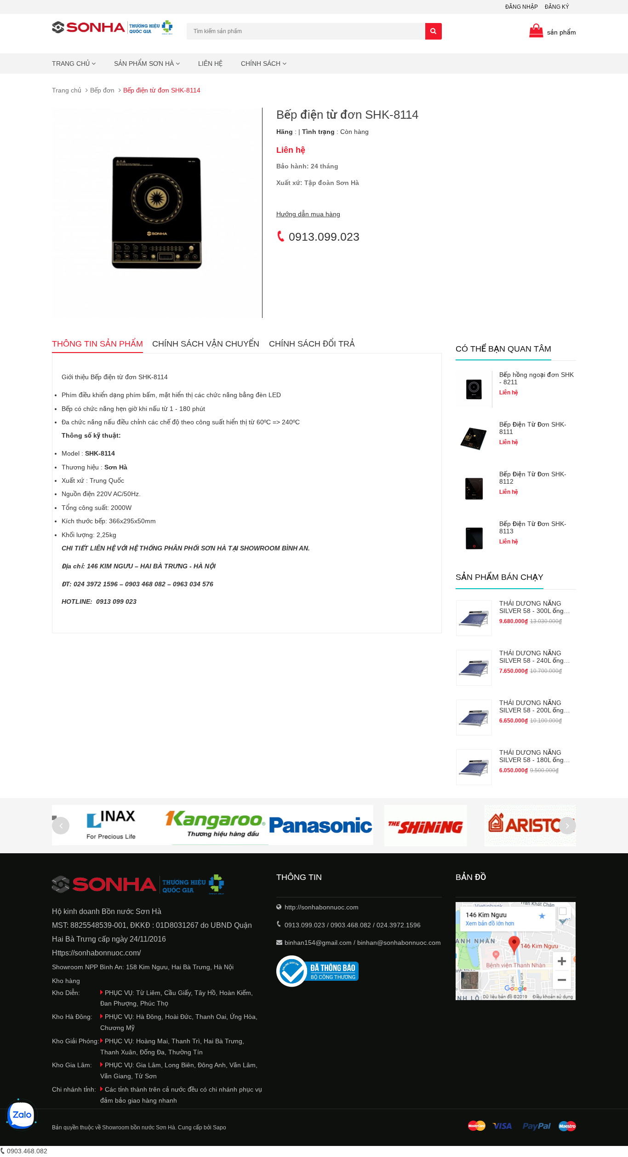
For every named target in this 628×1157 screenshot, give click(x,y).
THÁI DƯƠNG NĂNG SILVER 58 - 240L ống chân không (531, 660)
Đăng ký (557, 7)
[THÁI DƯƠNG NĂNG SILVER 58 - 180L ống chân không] (474, 767)
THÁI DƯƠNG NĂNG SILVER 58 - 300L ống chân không (531, 611)
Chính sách (261, 63)
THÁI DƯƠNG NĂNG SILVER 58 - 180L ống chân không (531, 760)
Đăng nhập (521, 7)
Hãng (284, 131)
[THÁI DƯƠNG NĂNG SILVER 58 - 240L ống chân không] (474, 667)
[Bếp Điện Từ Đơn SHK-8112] (474, 488)
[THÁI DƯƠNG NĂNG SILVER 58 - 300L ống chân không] (474, 618)
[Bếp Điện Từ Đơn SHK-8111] (474, 439)
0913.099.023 (322, 236)
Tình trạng (318, 131)
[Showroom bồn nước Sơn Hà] (157, 885)
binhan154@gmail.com (318, 942)
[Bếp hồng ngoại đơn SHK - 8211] (474, 389)
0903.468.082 (351, 925)
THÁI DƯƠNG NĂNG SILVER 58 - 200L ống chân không (531, 710)
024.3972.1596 (399, 925)
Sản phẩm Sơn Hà (145, 63)
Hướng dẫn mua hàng (308, 214)
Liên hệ (210, 63)
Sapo (219, 1127)
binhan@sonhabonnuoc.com (399, 942)
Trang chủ (71, 63)
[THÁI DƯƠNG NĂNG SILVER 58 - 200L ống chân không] (474, 717)
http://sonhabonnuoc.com (322, 907)
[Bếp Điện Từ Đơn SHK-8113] (474, 538)
